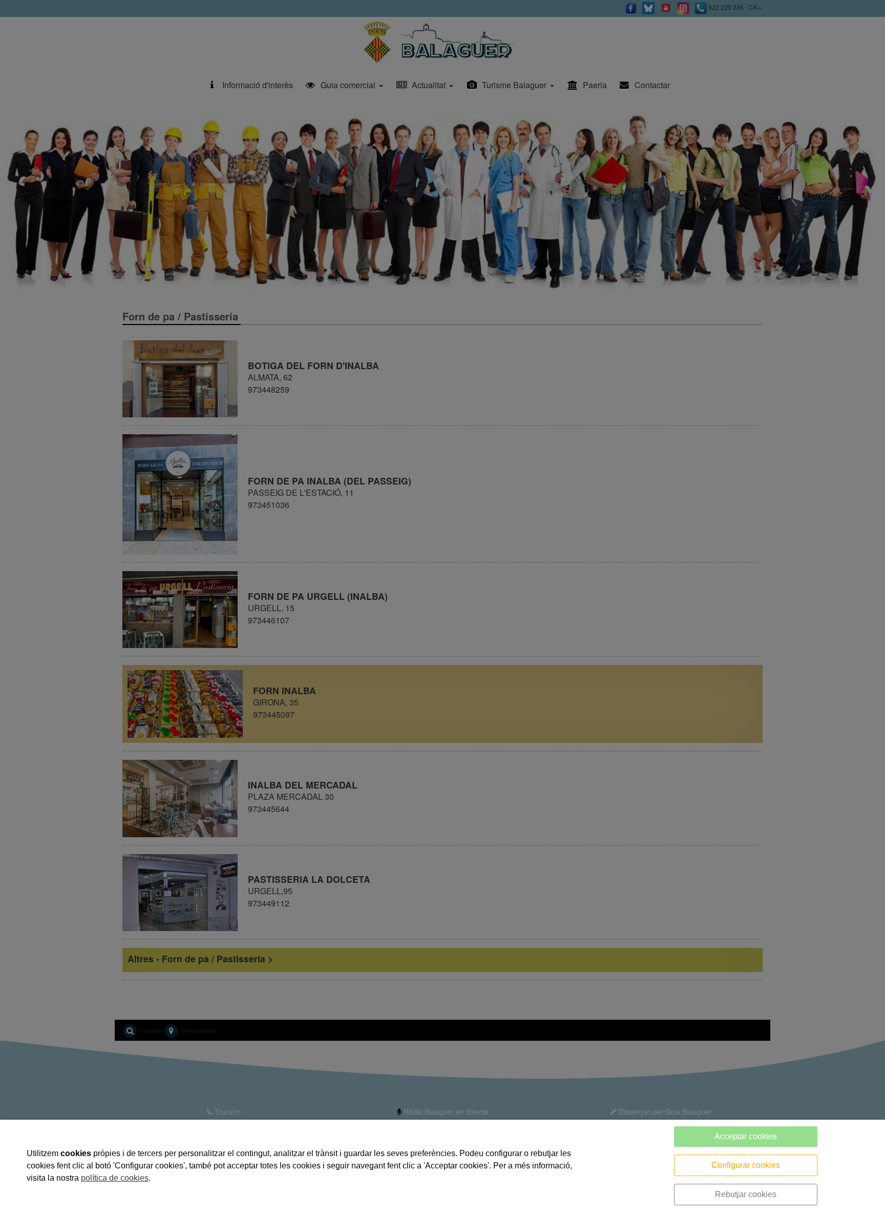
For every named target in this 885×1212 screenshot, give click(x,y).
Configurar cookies (745, 1165)
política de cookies (115, 1178)
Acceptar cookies (745, 1136)
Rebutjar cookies (745, 1194)
